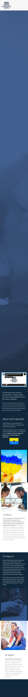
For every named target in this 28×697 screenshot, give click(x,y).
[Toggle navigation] (22, 5)
